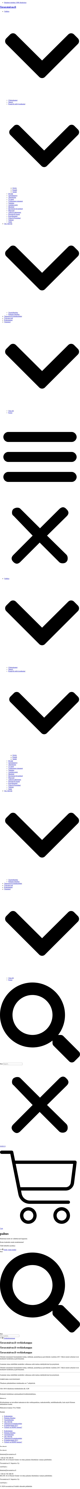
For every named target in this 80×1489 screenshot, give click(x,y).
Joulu (10, 222)
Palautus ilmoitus (13, 314)
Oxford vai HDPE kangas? (13, 1427)
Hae (1, 1064)
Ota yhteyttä (8, 1422)
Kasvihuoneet (12, 216)
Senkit (14, 192)
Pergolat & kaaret (14, 214)
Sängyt (10, 102)
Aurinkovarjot (13, 205)
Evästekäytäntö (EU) (11, 1425)
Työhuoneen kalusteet (15, 201)
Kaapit (14, 190)
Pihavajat (11, 210)
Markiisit (11, 207)
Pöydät (10, 194)
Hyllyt (14, 188)
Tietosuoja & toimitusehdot (13, 316)
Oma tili (11, 411)
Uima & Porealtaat (14, 218)
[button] (40, 495)
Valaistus (11, 203)
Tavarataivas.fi (8, 7)
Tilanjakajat (12, 197)
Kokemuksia (8, 320)
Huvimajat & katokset (15, 209)
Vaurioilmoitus (13, 312)
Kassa (10, 413)
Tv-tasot (11, 199)
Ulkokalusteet (12, 100)
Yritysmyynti (8, 318)
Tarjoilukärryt (12, 195)
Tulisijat (11, 220)
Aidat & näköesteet (14, 212)
